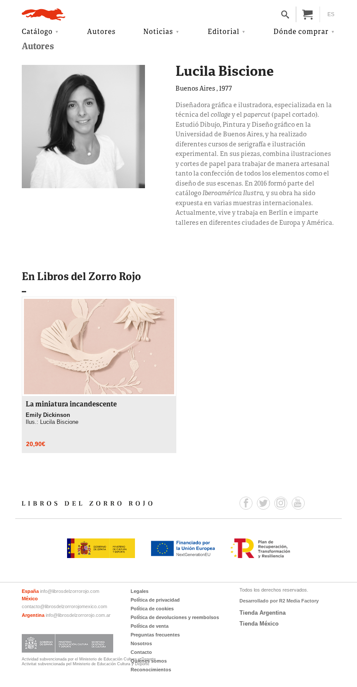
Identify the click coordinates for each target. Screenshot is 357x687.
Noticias (158, 32)
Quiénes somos (149, 660)
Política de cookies (152, 608)
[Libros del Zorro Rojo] (43, 14)
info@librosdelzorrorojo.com (69, 591)
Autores (101, 32)
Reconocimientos (151, 669)
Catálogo (37, 32)
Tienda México (259, 623)
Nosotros (141, 643)
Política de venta (149, 626)
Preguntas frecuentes (155, 634)
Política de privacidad (155, 599)
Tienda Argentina (262, 612)
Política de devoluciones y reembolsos (175, 617)
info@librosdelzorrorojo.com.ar (78, 615)
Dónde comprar (301, 32)
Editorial (223, 32)
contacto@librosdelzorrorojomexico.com (64, 606)
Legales (139, 591)
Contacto (141, 652)
